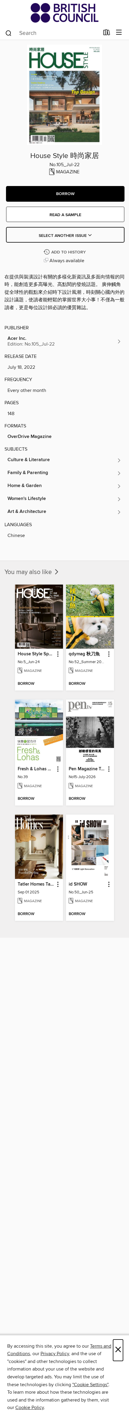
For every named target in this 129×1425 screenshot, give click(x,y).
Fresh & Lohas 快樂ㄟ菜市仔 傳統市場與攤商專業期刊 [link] (36, 769)
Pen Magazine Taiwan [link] (87, 769)
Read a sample (65, 215)
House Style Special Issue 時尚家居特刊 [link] (36, 654)
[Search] (8, 33)
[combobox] (52, 33)
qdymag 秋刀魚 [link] (84, 654)
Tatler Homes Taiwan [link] (36, 884)
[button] (65, 194)
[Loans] (106, 33)
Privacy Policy (54, 1354)
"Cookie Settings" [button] (90, 1385)
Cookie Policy (29, 1408)
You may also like (28, 572)
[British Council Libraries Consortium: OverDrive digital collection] (64, 13)
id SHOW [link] (78, 884)
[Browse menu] (118, 33)
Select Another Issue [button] (63, 235)
